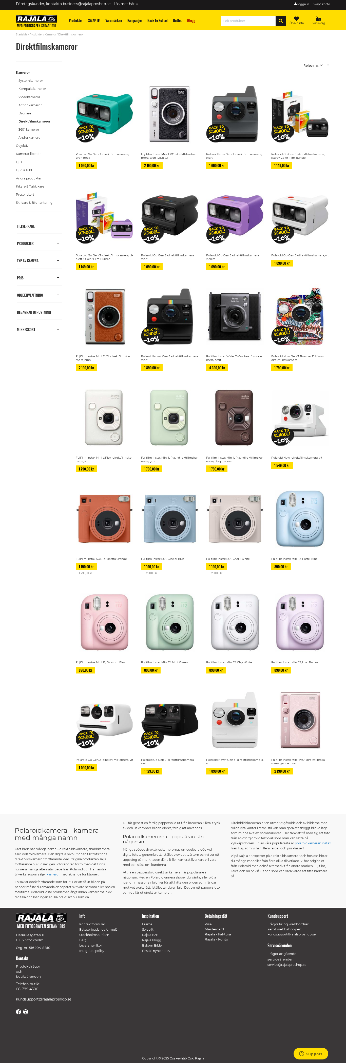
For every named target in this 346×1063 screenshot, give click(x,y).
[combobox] (249, 21)
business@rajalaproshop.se (86, 4)
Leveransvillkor (90, 945)
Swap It (147, 929)
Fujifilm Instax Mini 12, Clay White (229, 662)
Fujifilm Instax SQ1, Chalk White (228, 559)
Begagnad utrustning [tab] (34, 312)
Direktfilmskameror (34, 121)
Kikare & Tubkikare (30, 186)
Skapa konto (321, 4)
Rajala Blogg (151, 940)
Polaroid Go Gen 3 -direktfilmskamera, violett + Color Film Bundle (104, 257)
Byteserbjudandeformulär (99, 929)
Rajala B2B (150, 935)
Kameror (50, 34)
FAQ (82, 940)
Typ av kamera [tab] (28, 260)
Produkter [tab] (25, 243)
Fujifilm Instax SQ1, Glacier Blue (162, 559)
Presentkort (25, 194)
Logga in (303, 4)
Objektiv (22, 146)
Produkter (36, 34)
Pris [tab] (20, 277)
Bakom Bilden (153, 945)
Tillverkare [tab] (26, 225)
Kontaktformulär (92, 924)
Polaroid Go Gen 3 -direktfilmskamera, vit (300, 255)
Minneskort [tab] (26, 329)
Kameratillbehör (28, 154)
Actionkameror (30, 105)
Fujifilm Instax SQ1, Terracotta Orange (101, 559)
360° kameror (28, 129)
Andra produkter (29, 178)
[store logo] (39, 22)
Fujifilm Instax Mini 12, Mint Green (164, 662)
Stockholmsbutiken (94, 935)
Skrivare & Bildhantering (34, 203)
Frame (147, 924)
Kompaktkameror (32, 89)
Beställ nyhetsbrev (156, 951)
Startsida (21, 34)
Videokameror (29, 97)
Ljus (19, 162)
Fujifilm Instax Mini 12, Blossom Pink (101, 662)
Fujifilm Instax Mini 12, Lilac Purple (294, 662)
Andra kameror (30, 137)
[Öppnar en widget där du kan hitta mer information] (310, 1054)
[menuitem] (76, 20)
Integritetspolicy (91, 951)
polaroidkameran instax (313, 843)
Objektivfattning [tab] (30, 294)
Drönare (24, 113)
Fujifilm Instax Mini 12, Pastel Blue (294, 559)
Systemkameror (30, 81)
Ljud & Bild (24, 170)
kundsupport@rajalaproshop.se (43, 999)
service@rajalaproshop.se (286, 965)
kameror (53, 874)
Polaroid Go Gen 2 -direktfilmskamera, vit (104, 760)
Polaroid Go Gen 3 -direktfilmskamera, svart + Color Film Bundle (297, 155)
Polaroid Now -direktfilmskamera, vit (296, 457)
